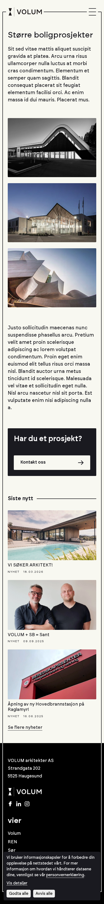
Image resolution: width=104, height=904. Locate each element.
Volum (14, 833)
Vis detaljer (17, 883)
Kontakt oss (33, 462)
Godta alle (18, 894)
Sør (11, 850)
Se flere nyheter (25, 727)
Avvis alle (44, 894)
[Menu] (92, 11)
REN (12, 842)
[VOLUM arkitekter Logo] (25, 12)
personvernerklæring (65, 875)
